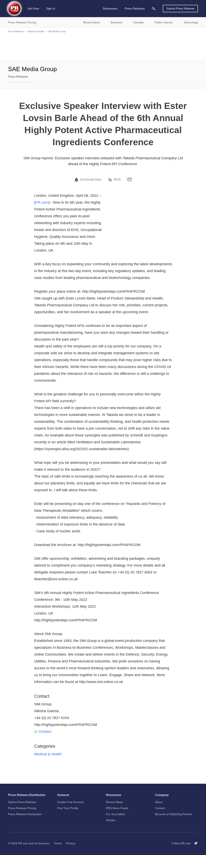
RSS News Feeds (117, 808)
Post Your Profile (67, 808)
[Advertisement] (103, 46)
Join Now (33, 8)
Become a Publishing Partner (173, 814)
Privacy (70, 843)
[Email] (129, 179)
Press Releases (16, 31)
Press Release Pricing (22, 808)
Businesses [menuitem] (110, 8)
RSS (117, 179)
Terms (58, 843)
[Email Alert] (77, 179)
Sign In (50, 8)
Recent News (114, 802)
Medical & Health (36, 31)
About (159, 802)
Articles (110, 820)
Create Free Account (70, 802)
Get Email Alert (90, 179)
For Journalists (115, 814)
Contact (45, 732)
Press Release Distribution (25, 814)
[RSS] (111, 179)
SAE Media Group (57, 31)
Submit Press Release (180, 8)
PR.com (41, 202)
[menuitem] (154, 8)
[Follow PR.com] (194, 843)
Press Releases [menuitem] (135, 8)
